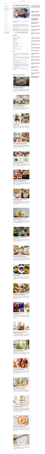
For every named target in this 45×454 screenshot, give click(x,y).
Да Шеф (22, 1)
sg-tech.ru (7, 21)
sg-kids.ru (7, 18)
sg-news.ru (7, 7)
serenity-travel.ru (7, 10)
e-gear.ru (7, 17)
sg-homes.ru (7, 14)
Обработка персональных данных (7, 28)
